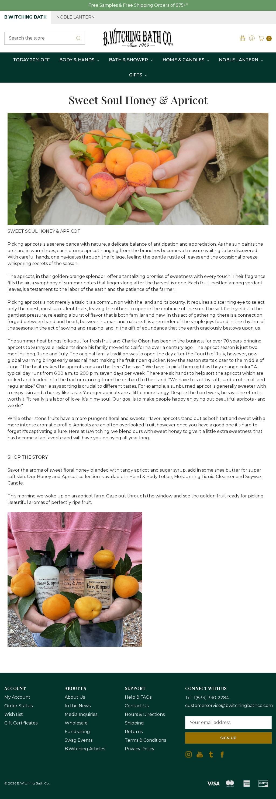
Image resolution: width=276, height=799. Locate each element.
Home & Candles (184, 59)
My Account (17, 697)
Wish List (13, 714)
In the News (78, 705)
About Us (75, 697)
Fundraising (77, 731)
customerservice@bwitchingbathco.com (229, 705)
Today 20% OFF (31, 59)
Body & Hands (77, 59)
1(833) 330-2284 (211, 697)
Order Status (18, 705)
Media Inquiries (81, 714)
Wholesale (76, 723)
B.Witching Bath (25, 17)
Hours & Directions (145, 714)
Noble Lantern (75, 17)
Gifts (136, 74)
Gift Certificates (20, 723)
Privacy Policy (139, 748)
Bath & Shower (129, 59)
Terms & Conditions (145, 740)
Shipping (134, 723)
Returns (134, 731)
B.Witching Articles (85, 748)
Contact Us (137, 705)
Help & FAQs (138, 697)
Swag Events (78, 740)
